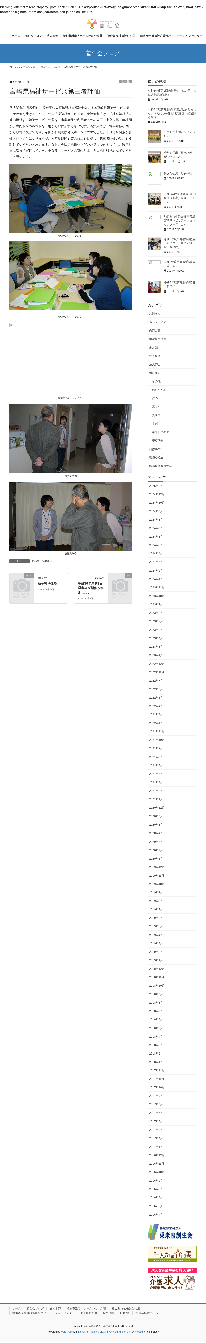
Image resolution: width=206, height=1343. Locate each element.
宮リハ (156, 406)
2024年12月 (157, 494)
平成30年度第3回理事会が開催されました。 (91, 588)
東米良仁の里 (160, 432)
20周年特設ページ (146, 1313)
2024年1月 (156, 579)
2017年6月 (156, 1121)
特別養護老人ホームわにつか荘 (86, 1308)
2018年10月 (157, 985)
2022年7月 (156, 680)
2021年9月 (156, 748)
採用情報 (108, 1313)
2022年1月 (156, 723)
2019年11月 (156, 875)
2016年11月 (156, 1163)
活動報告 (47, 561)
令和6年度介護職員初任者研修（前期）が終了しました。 (180, 198)
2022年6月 (156, 689)
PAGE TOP (197, 1299)
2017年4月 (156, 1138)
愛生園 (156, 415)
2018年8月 (156, 1002)
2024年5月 (156, 545)
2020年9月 (156, 816)
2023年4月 (156, 638)
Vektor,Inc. (140, 1331)
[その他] (22, 580)
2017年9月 (156, 1095)
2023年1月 (156, 655)
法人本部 (55, 1308)
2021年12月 (157, 731)
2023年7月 (156, 621)
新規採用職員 (157, 338)
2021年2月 (156, 790)
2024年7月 (156, 528)
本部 (155, 423)
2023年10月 (157, 596)
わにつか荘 (159, 389)
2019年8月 (156, 901)
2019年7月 (156, 909)
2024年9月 (156, 511)
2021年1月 (156, 799)
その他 (156, 381)
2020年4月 (156, 833)
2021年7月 (156, 757)
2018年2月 (156, 1053)
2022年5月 (156, 697)
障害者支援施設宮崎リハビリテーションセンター (43, 1313)
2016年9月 (156, 1180)
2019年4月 (156, 935)
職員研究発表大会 (160, 466)
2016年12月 (157, 1155)
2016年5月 (156, 1206)
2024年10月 (157, 502)
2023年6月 (156, 629)
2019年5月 (156, 926)
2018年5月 (156, 1028)
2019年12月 (157, 867)
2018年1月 (156, 1062)
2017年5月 (156, 1129)
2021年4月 (156, 773)
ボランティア (157, 322)
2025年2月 (156, 485)
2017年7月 (156, 1113)
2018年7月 (156, 1011)
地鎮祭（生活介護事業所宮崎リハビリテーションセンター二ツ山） (179, 220)
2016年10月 (157, 1172)
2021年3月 (156, 782)
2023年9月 (156, 604)
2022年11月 (156, 672)
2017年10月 (157, 1087)
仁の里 (126, 81)
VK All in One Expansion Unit (115, 1331)
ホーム (16, 1308)
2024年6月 (156, 536)
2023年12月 (157, 587)
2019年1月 (156, 960)
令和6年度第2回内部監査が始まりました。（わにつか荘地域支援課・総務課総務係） (172, 113)
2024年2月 (156, 570)
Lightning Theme (87, 1331)
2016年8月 (156, 1189)
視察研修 (157, 440)
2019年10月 (157, 884)
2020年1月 (156, 858)
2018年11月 (156, 977)
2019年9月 (156, 892)
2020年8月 (156, 824)
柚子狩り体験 (47, 583)
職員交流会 (156, 457)
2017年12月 (157, 1070)
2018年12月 (157, 968)
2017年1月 (156, 1146)
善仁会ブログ (35, 1308)
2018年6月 (156, 1019)
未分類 (153, 347)
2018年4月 (156, 1036)
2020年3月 (156, 841)
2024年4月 (156, 553)
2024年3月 (156, 561)
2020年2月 (156, 850)
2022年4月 (156, 706)
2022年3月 (156, 714)
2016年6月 (156, 1197)
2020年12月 (157, 807)
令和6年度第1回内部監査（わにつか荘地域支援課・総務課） (179, 243)
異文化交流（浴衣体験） (179, 173)
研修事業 (155, 449)
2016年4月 (156, 1214)
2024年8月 (156, 519)
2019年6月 (156, 917)
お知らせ (155, 313)
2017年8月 (156, 1104)
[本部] (120, 580)
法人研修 (155, 356)
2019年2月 (156, 951)
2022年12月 (157, 663)
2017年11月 (156, 1078)
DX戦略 (125, 1313)
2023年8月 (156, 612)
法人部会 (155, 364)
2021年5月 (156, 765)
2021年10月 (157, 739)
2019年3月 (156, 943)
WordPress (67, 1331)
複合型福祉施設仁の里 (126, 1308)
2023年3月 (156, 646)
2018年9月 (156, 994)
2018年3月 (156, 1045)
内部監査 (155, 330)
